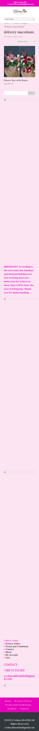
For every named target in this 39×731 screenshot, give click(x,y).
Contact (9, 649)
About (8, 652)
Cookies (12, 709)
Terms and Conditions (16, 646)
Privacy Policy (12, 643)
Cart (7, 657)
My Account (11, 654)
